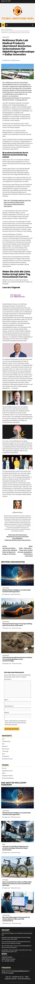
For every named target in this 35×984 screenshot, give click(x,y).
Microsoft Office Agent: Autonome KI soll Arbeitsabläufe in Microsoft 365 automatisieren (16, 919)
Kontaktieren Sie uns (7, 758)
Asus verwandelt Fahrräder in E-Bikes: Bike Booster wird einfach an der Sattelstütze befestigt (17, 883)
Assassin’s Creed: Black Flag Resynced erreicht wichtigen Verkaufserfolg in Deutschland (15, 848)
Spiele (3, 844)
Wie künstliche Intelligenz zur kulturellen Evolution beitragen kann (16, 590)
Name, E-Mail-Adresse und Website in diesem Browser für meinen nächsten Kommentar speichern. (15, 722)
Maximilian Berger (16, 594)
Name (6, 699)
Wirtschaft (4, 746)
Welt (3, 744)
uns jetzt (11, 973)
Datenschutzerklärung (8, 778)
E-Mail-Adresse (9, 706)
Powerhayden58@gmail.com (20, 971)
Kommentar (7, 679)
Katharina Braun (16, 60)
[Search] (33, 25)
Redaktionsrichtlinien (7, 775)
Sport (3, 753)
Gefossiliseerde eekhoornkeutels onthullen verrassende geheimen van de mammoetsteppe (17, 659)
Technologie (5, 751)
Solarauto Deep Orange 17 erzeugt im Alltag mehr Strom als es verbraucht (17, 624)
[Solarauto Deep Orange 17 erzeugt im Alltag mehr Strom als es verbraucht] (17, 608)
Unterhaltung (5, 756)
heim (3, 739)
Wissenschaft (5, 37)
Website (6, 712)
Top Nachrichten (6, 741)
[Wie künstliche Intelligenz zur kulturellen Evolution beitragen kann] (17, 575)
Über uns (4, 768)
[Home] (3, 25)
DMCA (3, 773)
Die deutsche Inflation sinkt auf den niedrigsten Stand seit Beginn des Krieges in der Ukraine (9, 550)
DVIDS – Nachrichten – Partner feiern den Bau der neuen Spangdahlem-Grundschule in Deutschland (25, 551)
